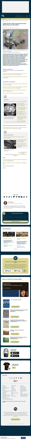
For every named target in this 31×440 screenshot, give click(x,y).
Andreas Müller (5, 26)
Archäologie (19, 238)
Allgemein (3, 385)
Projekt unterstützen (15, 419)
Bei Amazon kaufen (14, 341)
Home (3, 20)
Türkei (24, 247)
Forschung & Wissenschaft (6, 390)
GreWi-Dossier (13, 385)
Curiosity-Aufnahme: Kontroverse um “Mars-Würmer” (12, 162)
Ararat (20, 246)
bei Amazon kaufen (15, 306)
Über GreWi (4, 397)
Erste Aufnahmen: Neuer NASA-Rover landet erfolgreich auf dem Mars (15, 76)
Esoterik (3, 389)
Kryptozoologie (13, 390)
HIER (6, 154)
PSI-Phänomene (22, 386)
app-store (14, 353)
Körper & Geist (13, 389)
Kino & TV (12, 387)
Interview (12, 386)
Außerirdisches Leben (8, 20)
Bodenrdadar (18, 247)
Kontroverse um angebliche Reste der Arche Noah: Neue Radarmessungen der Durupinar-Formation (22, 242)
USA (6, 246)
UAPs (10, 245)
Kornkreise (13, 388)
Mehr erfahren (24, 271)
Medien (7, 245)
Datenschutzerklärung (5, 398)
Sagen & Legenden (23, 388)
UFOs (10, 238)
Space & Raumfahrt (23, 390)
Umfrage (5, 246)
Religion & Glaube (23, 387)
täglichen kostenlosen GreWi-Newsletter (19, 154)
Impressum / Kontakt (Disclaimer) (7, 399)
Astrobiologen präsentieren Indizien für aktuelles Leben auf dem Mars (22, 108)
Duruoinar (22, 247)
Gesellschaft (6, 238)
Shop (14, 367)
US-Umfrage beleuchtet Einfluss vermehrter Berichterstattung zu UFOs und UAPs (9, 241)
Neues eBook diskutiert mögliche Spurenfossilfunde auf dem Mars (22, 104)
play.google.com (14, 356)
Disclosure (4, 388)
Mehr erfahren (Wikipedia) (8, 208)
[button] (4, 197)
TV (8, 245)
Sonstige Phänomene (23, 389)
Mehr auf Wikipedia (6, 288)
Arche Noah (22, 246)
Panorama (21, 385)
